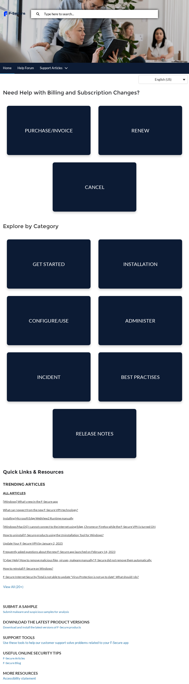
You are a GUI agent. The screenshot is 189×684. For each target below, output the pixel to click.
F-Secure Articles (14, 658)
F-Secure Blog (12, 663)
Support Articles (51, 68)
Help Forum (25, 68)
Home (7, 68)
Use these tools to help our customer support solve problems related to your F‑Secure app (65, 643)
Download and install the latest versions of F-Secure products (42, 627)
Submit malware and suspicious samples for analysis (36, 612)
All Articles (14, 493)
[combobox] (101, 14)
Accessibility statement (19, 678)
